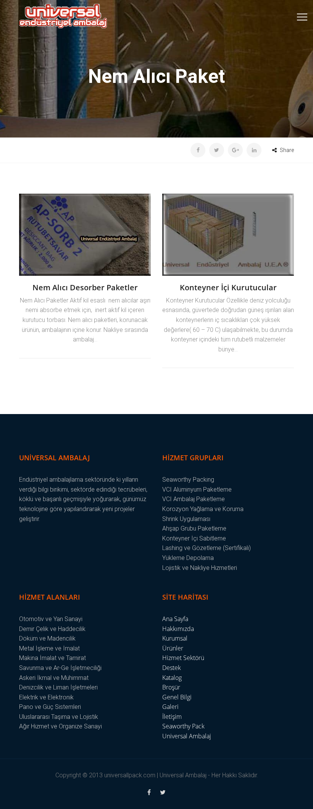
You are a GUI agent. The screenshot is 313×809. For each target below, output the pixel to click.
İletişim (172, 716)
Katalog (172, 677)
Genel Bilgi (177, 697)
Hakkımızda (178, 629)
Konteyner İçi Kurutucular (228, 287)
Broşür (171, 687)
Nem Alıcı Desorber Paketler (85, 287)
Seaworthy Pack (183, 726)
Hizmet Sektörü (183, 658)
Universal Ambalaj (186, 736)
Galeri (170, 706)
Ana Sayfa (175, 619)
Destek (171, 667)
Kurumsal (174, 638)
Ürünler (172, 648)
